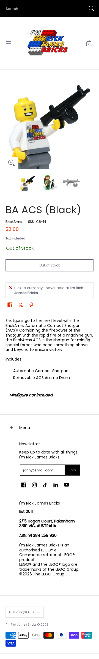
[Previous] (9, 125)
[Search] (91, 8)
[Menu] (8, 43)
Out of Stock (49, 265)
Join (72, 470)
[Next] (90, 125)
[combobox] (45, 8)
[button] (89, 43)
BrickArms (14, 221)
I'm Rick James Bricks (21, 625)
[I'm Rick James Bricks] (47, 43)
